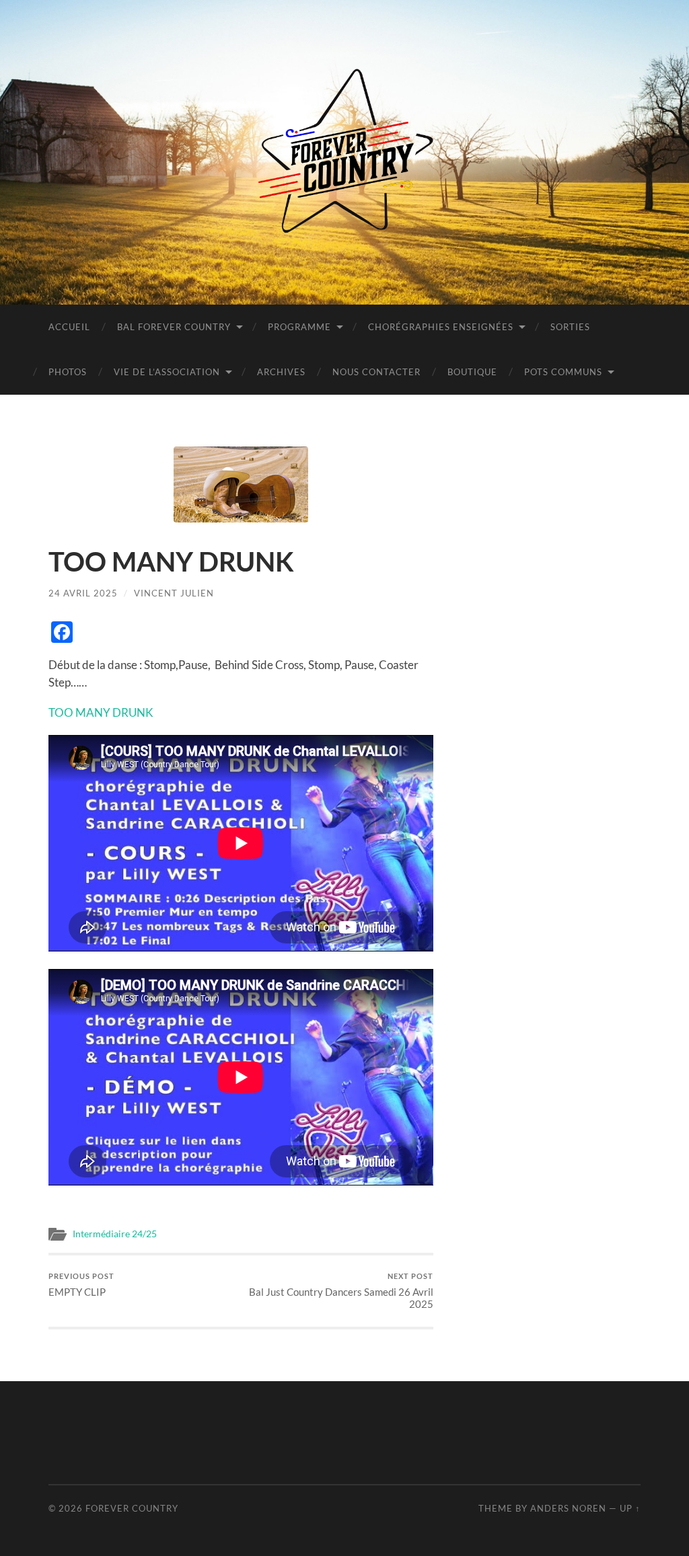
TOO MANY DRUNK (100, 712)
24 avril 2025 (83, 593)
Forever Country (131, 1508)
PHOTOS (67, 371)
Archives (281, 371)
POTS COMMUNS (563, 371)
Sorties (570, 326)
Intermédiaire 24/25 (115, 1234)
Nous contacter (376, 371)
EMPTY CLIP (81, 1285)
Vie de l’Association (167, 371)
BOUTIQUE (472, 371)
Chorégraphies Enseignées (440, 326)
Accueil (69, 326)
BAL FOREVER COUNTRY (174, 326)
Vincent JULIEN (174, 593)
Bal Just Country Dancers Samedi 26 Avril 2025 (341, 1291)
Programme (299, 326)
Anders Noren (568, 1508)
